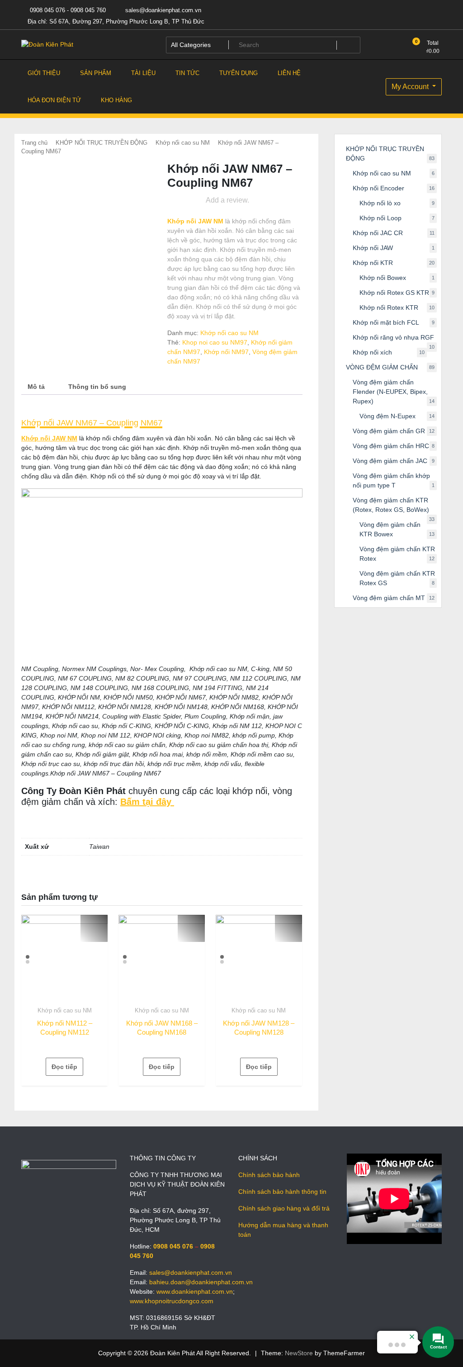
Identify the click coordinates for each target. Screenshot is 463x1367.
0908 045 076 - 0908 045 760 (67, 10)
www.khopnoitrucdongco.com (171, 1301)
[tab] (36, 387)
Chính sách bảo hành (269, 1174)
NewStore (299, 1353)
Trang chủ (34, 142)
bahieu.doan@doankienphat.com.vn (201, 1282)
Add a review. (227, 200)
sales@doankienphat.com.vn (162, 10)
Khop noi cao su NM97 (214, 342)
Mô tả (36, 386)
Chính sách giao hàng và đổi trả (284, 1208)
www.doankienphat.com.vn (194, 1291)
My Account (411, 86)
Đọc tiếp (64, 1066)
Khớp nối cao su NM (183, 142)
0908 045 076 (173, 1246)
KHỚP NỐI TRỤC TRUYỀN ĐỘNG (101, 142)
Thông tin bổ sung (97, 386)
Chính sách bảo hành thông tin (282, 1191)
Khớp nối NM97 (226, 351)
